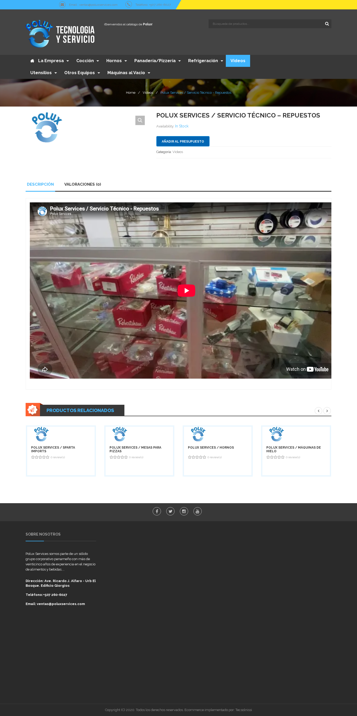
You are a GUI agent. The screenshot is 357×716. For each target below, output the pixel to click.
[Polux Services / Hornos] (217, 434)
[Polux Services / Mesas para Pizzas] (139, 434)
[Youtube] (197, 511)
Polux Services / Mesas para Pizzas (135, 449)
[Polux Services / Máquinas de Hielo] (296, 434)
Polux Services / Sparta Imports (53, 449)
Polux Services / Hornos (211, 447)
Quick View (53, 466)
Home (130, 93)
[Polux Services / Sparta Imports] (61, 434)
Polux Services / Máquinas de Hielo (293, 449)
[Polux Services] (61, 33)
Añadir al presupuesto (183, 141)
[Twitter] (170, 511)
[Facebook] (157, 511)
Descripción (40, 184)
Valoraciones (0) (82, 184)
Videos (148, 93)
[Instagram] (184, 511)
